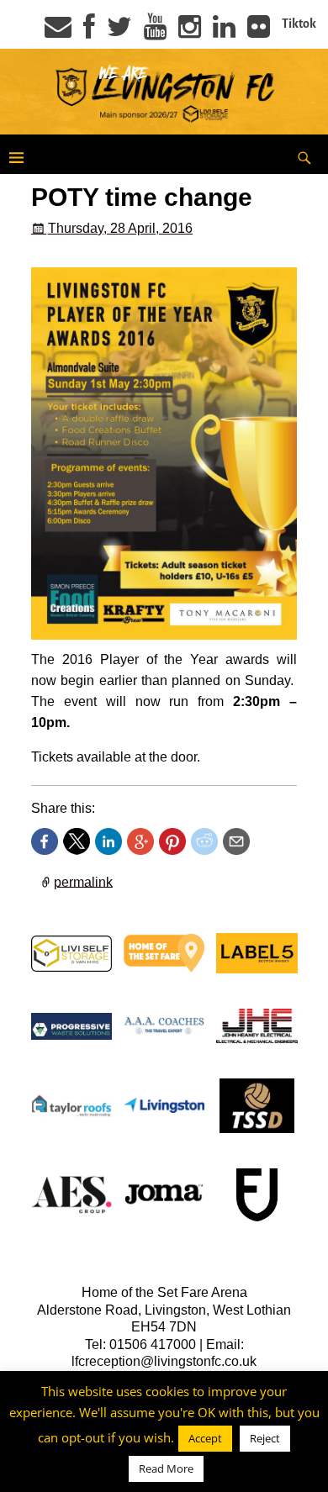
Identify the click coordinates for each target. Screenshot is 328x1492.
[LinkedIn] (224, 32)
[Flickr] (258, 32)
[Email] (58, 32)
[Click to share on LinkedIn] (108, 841)
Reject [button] (265, 1438)
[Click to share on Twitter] (76, 841)
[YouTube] (155, 32)
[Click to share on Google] (140, 841)
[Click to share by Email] (236, 841)
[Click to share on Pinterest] (172, 841)
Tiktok (299, 23)
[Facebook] (89, 32)
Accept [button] (205, 1438)
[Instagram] (189, 32)
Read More (166, 1468)
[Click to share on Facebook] (44, 841)
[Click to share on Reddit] (204, 841)
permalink (83, 881)
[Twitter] (119, 32)
